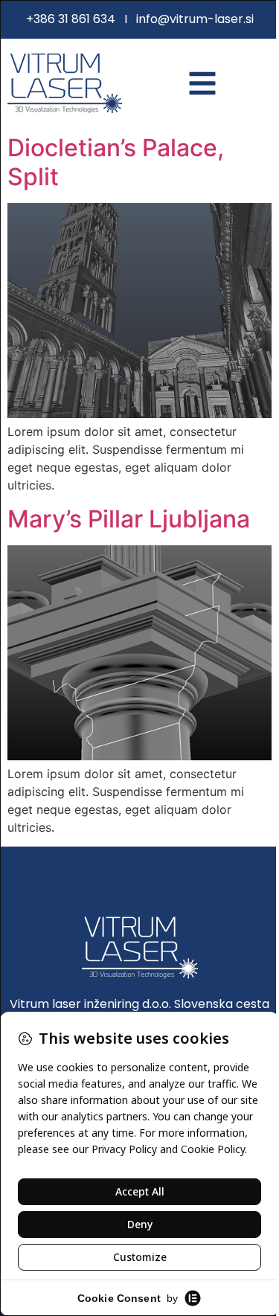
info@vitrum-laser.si (195, 19)
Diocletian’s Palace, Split (115, 161)
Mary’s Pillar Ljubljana (128, 518)
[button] (202, 83)
